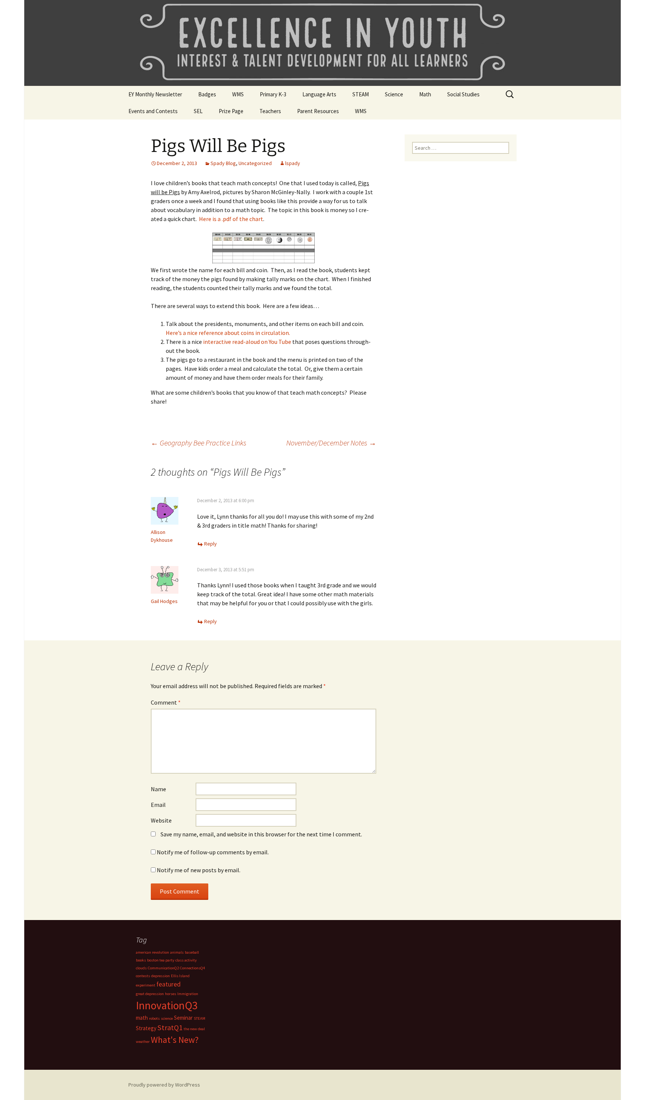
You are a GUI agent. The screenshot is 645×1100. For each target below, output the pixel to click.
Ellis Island (180, 975)
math (142, 1017)
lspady (292, 163)
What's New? (175, 1039)
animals (177, 952)
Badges (207, 94)
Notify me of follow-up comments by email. (213, 852)
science (167, 1018)
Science (394, 94)
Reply (210, 543)
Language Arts (319, 94)
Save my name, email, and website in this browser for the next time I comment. (261, 834)
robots (154, 1018)
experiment (145, 985)
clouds (141, 968)
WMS (238, 94)
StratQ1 (170, 1027)
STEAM (360, 94)
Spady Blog (223, 163)
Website (161, 820)
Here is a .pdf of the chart (231, 219)
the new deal (194, 1028)
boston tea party (160, 960)
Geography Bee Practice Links (198, 442)
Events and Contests (153, 111)
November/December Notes (331, 442)
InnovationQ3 (167, 1005)
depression (160, 975)
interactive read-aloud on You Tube (247, 341)
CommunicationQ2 (163, 968)
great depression (150, 993)
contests (143, 975)
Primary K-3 (273, 94)
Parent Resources (318, 111)
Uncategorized (255, 163)
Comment (166, 702)
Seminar (183, 1017)
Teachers (270, 111)
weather (143, 1041)
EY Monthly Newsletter (155, 94)
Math (425, 94)
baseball (192, 952)
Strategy (146, 1028)
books (141, 960)
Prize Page (231, 111)
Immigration (187, 993)
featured (168, 984)
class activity (186, 960)
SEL (198, 111)
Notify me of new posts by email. (198, 870)
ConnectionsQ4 (192, 968)
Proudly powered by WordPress (164, 1084)
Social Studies (463, 94)
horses (170, 993)
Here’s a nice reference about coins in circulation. (228, 332)
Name (158, 789)
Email (158, 804)
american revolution (152, 952)
